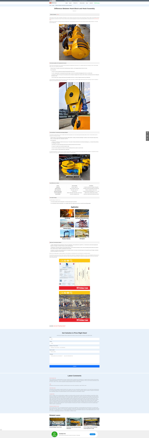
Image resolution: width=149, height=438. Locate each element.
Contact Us (62, 433)
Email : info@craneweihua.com (83, 0)
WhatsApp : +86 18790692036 (68, 0)
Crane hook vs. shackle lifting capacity (59, 326)
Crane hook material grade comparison (59, 325)
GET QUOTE (92, 434)
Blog (53, 5)
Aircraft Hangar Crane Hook (55, 427)
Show (58, 14)
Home (50, 5)
